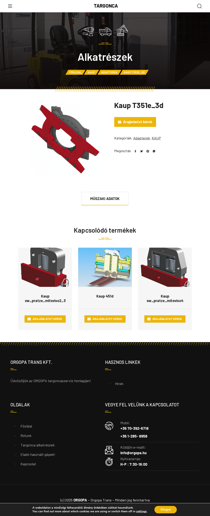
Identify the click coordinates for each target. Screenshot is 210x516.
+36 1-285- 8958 (133, 436)
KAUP (91, 72)
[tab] (105, 198)
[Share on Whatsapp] (152, 150)
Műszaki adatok (105, 198)
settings (141, 511)
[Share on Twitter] (140, 150)
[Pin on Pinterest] (146, 150)
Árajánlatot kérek (137, 122)
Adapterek (109, 72)
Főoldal (75, 72)
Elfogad (166, 509)
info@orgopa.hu (133, 452)
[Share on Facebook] (134, 150)
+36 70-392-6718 (134, 428)
